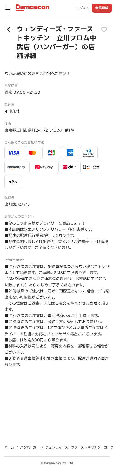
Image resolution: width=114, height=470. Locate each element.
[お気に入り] (104, 29)
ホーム (9, 447)
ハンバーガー (29, 447)
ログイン (82, 8)
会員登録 (101, 8)
